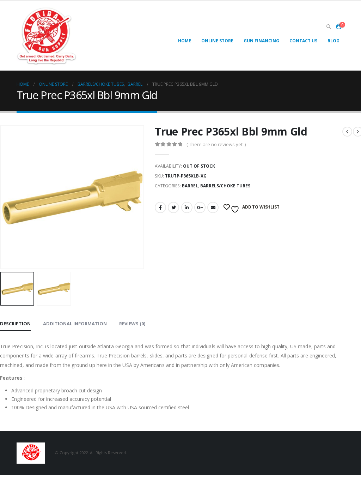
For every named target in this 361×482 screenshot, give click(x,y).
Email (213, 207)
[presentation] (142, 197)
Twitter (173, 207)
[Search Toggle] (328, 26)
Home (184, 41)
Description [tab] (15, 323)
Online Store (217, 41)
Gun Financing (261, 41)
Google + (200, 207)
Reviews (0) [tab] (132, 323)
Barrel (190, 186)
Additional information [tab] (75, 323)
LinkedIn (186, 207)
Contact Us (303, 41)
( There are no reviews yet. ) (216, 144)
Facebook (160, 207)
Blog (333, 41)
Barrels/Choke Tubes (225, 186)
